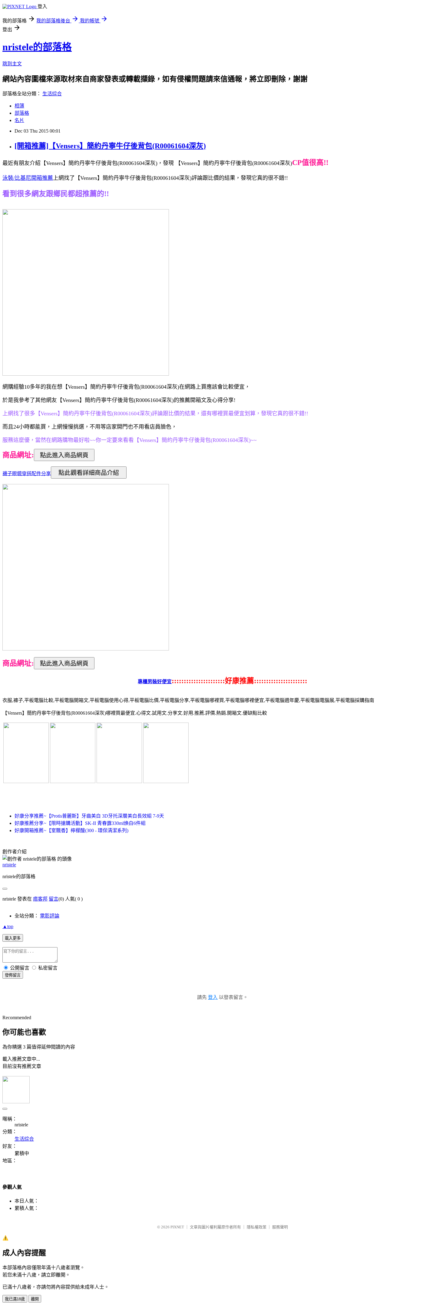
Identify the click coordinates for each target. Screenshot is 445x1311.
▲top (7, 926)
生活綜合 (52, 93)
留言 (53, 898)
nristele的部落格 (37, 46)
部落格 (22, 113)
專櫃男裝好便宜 (155, 681)
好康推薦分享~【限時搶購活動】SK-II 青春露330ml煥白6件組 (80, 823)
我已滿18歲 (15, 1299)
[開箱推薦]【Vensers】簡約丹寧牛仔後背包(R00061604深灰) (110, 146)
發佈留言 (13, 975)
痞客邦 (40, 898)
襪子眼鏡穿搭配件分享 (26, 473)
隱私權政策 (256, 1227)
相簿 (19, 105)
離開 (35, 1299)
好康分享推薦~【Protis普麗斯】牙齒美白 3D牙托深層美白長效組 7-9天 (89, 816)
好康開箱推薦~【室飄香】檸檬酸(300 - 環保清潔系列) (71, 830)
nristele (9, 864)
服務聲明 (280, 1227)
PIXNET (177, 1227)
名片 (19, 120)
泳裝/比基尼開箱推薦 (27, 178)
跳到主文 (12, 63)
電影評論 (49, 915)
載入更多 (13, 938)
